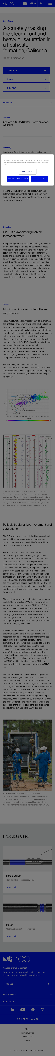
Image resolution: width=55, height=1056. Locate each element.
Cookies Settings (25, 171)
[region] (27, 170)
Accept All (40, 179)
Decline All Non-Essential (18, 179)
